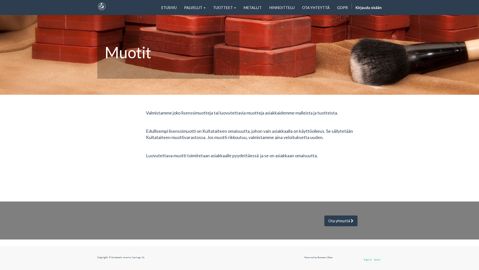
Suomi (377, 259)
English (368, 259)
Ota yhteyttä (339, 220)
